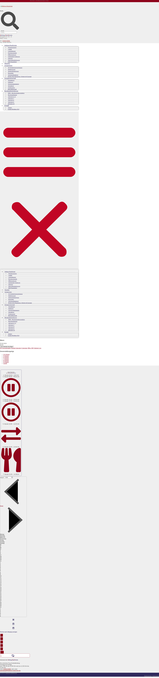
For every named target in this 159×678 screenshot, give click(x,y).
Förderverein (11, 87)
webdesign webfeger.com (11, 673)
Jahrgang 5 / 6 (12, 96)
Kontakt (6, 105)
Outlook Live (37, 348)
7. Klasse (6, 359)
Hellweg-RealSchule (10, 45)
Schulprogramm (12, 47)
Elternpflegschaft (12, 89)
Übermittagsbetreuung (14, 60)
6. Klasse (6, 357)
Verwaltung (11, 86)
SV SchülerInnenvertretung (15, 67)
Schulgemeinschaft (10, 78)
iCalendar (24, 348)
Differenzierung (12, 54)
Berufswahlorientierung (11, 91)
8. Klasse (6, 360)
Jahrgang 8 (11, 100)
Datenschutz (148, 676)
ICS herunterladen (5, 348)
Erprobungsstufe (12, 53)
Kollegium (10, 82)
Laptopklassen (12, 51)
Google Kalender (16, 348)
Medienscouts (11, 69)
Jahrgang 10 (11, 103)
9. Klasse (6, 362)
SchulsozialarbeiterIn (13, 84)
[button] (39, 190)
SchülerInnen (8, 65)
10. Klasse (6, 354)
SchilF (5, 363)
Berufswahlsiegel (12, 95)
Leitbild (10, 49)
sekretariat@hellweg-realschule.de (10, 670)
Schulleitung (11, 80)
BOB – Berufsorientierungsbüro (16, 93)
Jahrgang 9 (11, 102)
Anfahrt (10, 107)
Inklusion (10, 58)
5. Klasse (6, 356)
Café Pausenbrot (12, 62)
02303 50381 (6, 41)
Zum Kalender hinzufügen (7, 346)
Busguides (10, 73)
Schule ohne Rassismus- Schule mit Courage (19, 76)
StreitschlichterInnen (13, 71)
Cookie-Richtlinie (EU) (13, 109)
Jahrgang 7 (11, 98)
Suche (1, 11)
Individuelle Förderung (14, 56)
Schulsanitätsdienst (13, 75)
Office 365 (31, 348)
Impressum (156, 676)
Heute (1, 506)
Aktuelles (7, 63)
